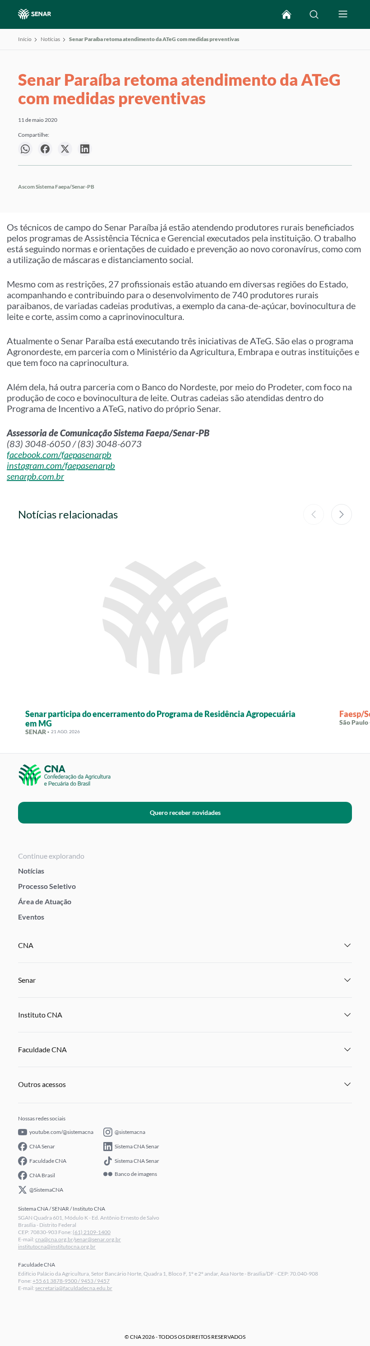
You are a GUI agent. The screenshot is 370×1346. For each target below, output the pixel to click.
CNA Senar (42, 1146)
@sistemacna (130, 1132)
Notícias (50, 39)
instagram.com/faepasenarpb (61, 465)
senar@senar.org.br (97, 1239)
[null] (25, 149)
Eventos (31, 916)
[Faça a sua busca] (314, 14)
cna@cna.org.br (54, 1239)
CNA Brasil (42, 1175)
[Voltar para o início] (287, 14)
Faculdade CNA (47, 1160)
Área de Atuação (44, 901)
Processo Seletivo (47, 886)
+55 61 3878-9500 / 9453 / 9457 (71, 1280)
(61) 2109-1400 (92, 1232)
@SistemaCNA (46, 1189)
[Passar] (341, 514)
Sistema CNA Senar (137, 1146)
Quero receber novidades (185, 812)
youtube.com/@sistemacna (61, 1132)
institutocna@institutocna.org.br (57, 1246)
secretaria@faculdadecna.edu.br (73, 1288)
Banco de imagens (136, 1174)
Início (25, 39)
